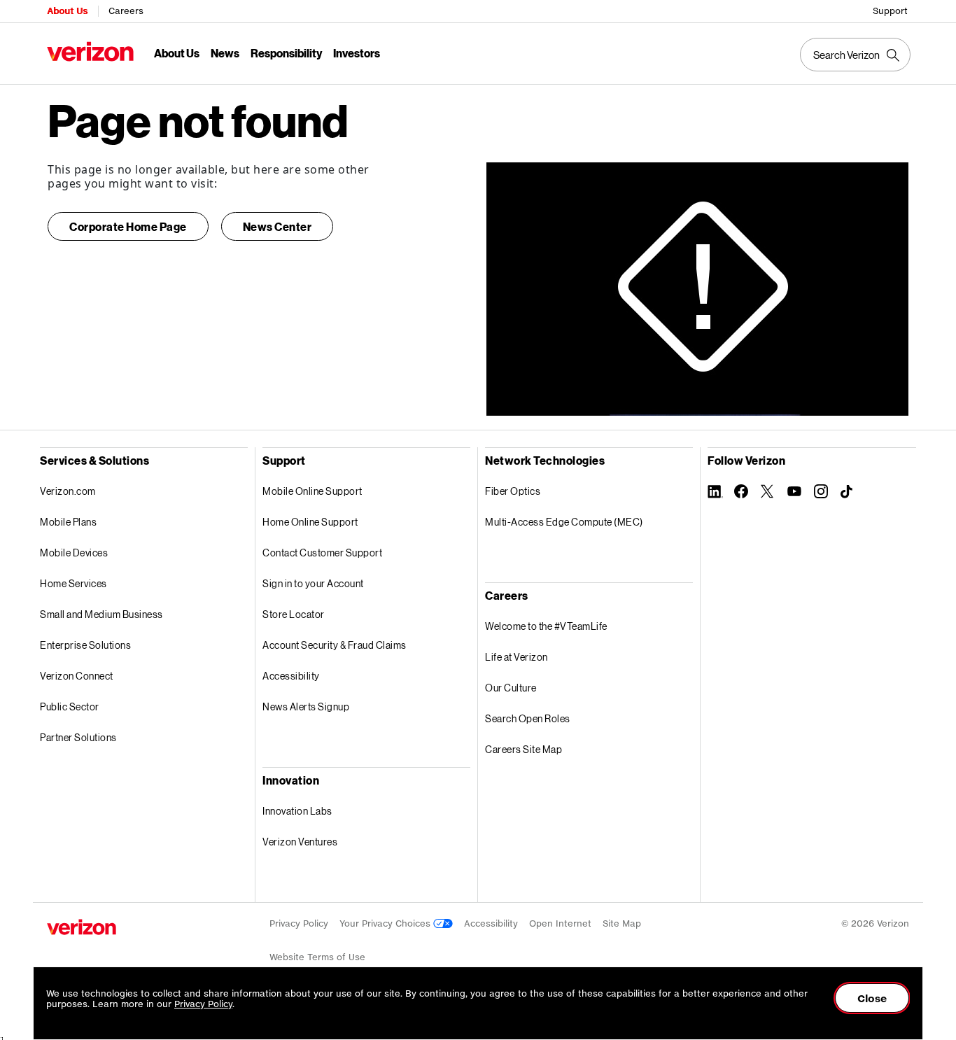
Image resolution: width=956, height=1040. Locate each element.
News (225, 52)
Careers (125, 11)
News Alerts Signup (305, 706)
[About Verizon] (90, 51)
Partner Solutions (78, 737)
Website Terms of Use (317, 957)
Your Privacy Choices (386, 923)
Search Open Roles (527, 718)
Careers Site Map (523, 749)
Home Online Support (310, 522)
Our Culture (511, 688)
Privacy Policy (298, 923)
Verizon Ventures (299, 842)
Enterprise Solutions (85, 645)
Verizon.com (68, 491)
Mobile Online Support (312, 491)
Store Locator (293, 614)
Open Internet (560, 923)
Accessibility (291, 676)
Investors (356, 52)
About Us (67, 11)
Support (890, 11)
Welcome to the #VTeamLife (546, 626)
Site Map (622, 923)
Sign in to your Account (313, 583)
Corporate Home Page (128, 226)
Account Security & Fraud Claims (334, 645)
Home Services (73, 583)
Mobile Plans (68, 522)
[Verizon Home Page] (81, 927)
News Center (277, 226)
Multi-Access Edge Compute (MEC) (564, 522)
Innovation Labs (297, 811)
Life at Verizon (516, 657)
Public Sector (69, 706)
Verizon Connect (76, 676)
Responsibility (286, 52)
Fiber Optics (512, 491)
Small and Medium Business (101, 614)
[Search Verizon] (855, 54)
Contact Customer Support (322, 552)
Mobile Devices (74, 552)
